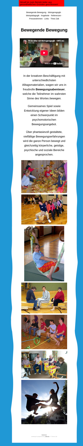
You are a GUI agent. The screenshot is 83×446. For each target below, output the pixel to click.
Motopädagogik (32, 15)
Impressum (44, 434)
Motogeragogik (54, 12)
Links (46, 19)
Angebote (45, 15)
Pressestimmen (36, 19)
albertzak (47, 436)
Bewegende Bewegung (36, 12)
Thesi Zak (55, 19)
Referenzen (56, 15)
